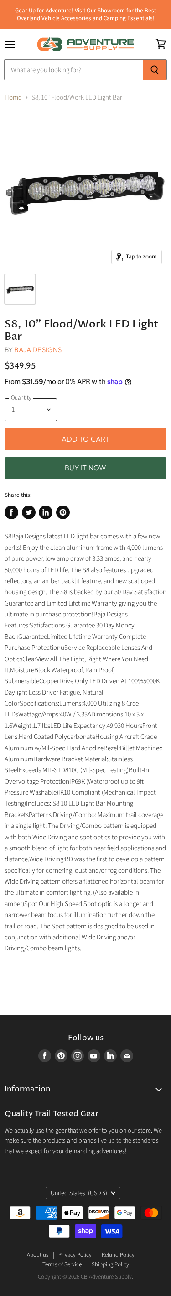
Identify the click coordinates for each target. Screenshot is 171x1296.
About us (37, 1255)
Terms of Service (62, 1264)
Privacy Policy (75, 1255)
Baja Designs (38, 349)
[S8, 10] (20, 289)
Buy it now (86, 467)
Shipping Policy (110, 1264)
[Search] (155, 69)
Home (13, 97)
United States (79, 1193)
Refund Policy (118, 1255)
